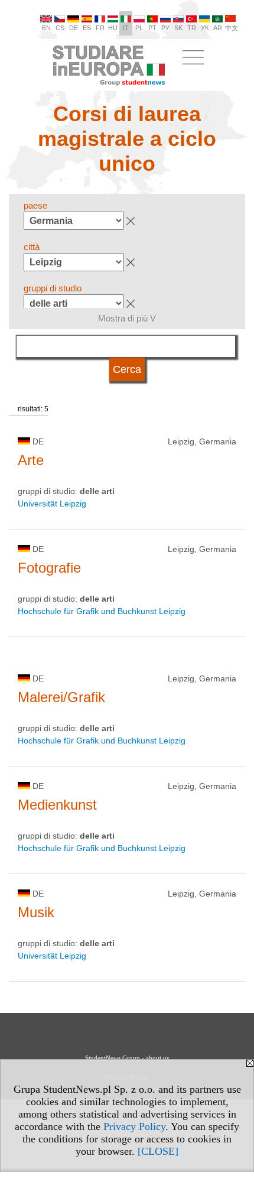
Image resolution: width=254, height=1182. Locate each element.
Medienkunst (57, 805)
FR (100, 27)
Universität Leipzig (52, 503)
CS (60, 27)
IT (126, 27)
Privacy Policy (134, 1126)
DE (73, 27)
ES (87, 27)
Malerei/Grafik (61, 697)
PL (139, 27)
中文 (231, 27)
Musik (36, 912)
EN (46, 27)
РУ (165, 27)
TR (191, 27)
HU (113, 27)
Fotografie (49, 568)
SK (178, 27)
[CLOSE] (158, 1151)
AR (217, 27)
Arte (31, 460)
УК (205, 27)
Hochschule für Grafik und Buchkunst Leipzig (101, 611)
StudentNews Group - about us (127, 1057)
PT (152, 27)
